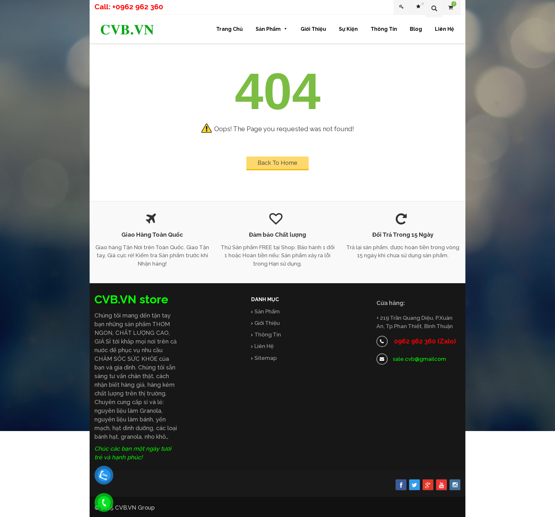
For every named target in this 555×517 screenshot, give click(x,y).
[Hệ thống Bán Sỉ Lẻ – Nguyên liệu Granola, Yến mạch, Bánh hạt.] (127, 29)
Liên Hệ (444, 29)
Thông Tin (384, 29)
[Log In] (402, 7)
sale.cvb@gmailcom (419, 359)
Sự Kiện (348, 29)
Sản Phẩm (268, 29)
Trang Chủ (229, 29)
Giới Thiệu (313, 29)
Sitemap (265, 358)
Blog (416, 29)
